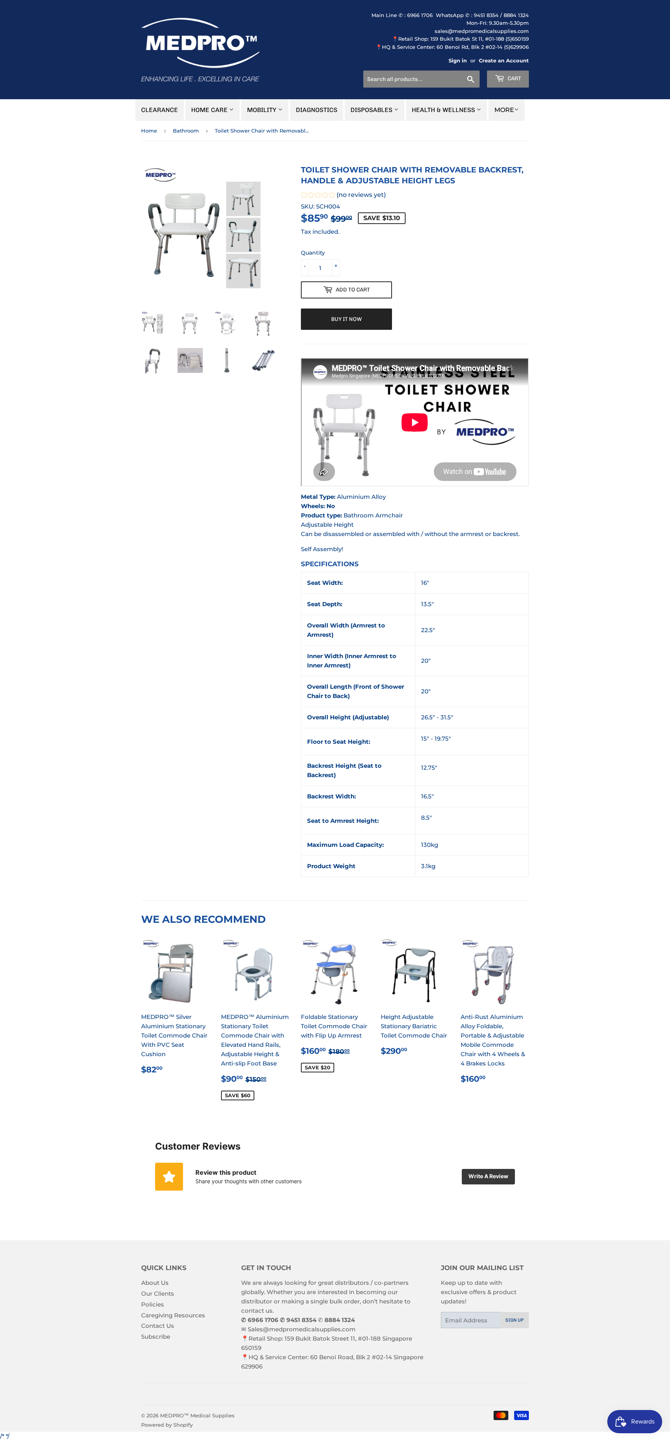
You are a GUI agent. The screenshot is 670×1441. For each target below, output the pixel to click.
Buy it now (346, 319)
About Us (155, 1282)
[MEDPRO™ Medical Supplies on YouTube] (346, 1394)
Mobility (262, 110)
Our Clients (157, 1293)
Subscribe (155, 1336)
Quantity (313, 252)
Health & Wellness (444, 110)
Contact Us (157, 1325)
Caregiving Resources (173, 1315)
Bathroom (186, 131)
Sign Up (514, 1320)
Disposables (372, 110)
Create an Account (504, 61)
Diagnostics (316, 110)
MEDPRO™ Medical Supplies (197, 1415)
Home (149, 131)
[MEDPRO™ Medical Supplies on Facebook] (320, 1394)
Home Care (210, 110)
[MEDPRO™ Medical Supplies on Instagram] (333, 1394)
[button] (343, 196)
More (504, 110)
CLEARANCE (159, 110)
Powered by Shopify (167, 1425)
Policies (152, 1304)
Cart (513, 78)
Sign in (458, 61)
